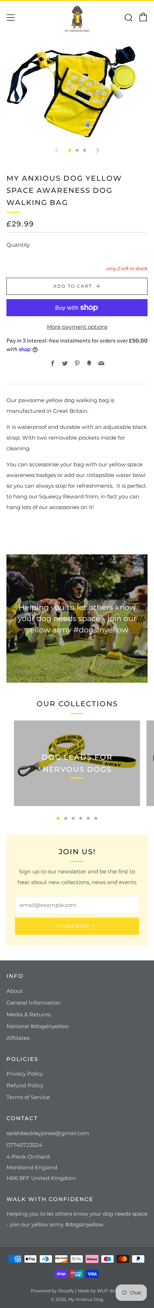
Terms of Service (28, 1097)
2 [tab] (65, 818)
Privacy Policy (24, 1073)
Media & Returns (28, 1014)
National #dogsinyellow (37, 1026)
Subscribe (73, 926)
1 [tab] (58, 818)
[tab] (69, 150)
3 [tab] (73, 818)
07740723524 (24, 1145)
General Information (33, 1002)
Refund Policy (24, 1085)
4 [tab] (80, 818)
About (14, 991)
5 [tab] (88, 818)
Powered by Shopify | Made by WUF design (77, 1290)
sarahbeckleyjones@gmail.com (47, 1133)
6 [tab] (95, 818)
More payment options (77, 326)
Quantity (18, 244)
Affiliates (17, 1038)
